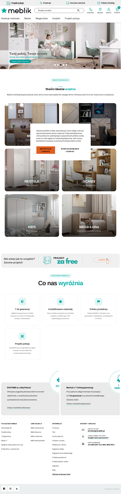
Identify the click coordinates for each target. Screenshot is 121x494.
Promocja (55, 428)
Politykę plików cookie (72, 141)
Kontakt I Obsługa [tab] (87, 424)
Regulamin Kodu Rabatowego (62, 453)
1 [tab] (55, 65)
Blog (53, 470)
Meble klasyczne (36, 432)
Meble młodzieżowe (37, 428)
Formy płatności (57, 436)
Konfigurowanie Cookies (70, 150)
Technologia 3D (6, 428)
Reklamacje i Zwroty (59, 445)
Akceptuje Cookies (46, 150)
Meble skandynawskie (38, 441)
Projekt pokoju (6, 432)
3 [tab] (61, 65)
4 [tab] (63, 65)
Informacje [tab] (57, 424)
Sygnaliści (55, 466)
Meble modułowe (36, 436)
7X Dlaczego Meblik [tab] (9, 424)
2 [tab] (58, 65)
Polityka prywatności (59, 457)
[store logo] (16, 10)
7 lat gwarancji (6, 436)
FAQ (53, 432)
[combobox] (59, 10)
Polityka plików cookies (60, 462)
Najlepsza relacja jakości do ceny (12, 445)
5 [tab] (66, 65)
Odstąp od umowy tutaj (61, 474)
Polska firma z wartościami (10, 449)
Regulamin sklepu (58, 449)
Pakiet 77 (4, 441)
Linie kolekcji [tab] (36, 424)
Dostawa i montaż (58, 441)
